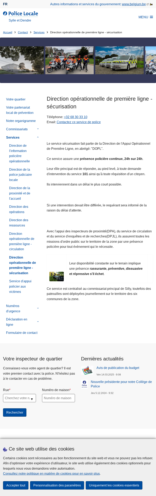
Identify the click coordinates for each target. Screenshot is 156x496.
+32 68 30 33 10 (75, 117)
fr (5, 4)
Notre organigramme (21, 121)
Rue (6, 390)
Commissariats (17, 129)
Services (39, 32)
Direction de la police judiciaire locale (20, 175)
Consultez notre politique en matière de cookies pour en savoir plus (51, 473)
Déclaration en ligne (16, 322)
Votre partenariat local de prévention (20, 110)
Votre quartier (15, 99)
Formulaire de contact (21, 332)
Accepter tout (15, 485)
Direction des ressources (18, 222)
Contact (23, 32)
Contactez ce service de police (79, 122)
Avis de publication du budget (117, 368)
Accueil (7, 32)
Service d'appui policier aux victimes (20, 286)
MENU (143, 17)
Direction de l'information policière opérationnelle (19, 153)
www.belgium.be (134, 4)
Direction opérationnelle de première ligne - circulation (21, 241)
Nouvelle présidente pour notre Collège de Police (121, 384)
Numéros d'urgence (13, 308)
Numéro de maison (55, 390)
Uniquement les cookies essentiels (114, 485)
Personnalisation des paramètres (57, 485)
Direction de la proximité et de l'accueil (19, 193)
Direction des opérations (18, 209)
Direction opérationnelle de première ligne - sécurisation (22, 265)
